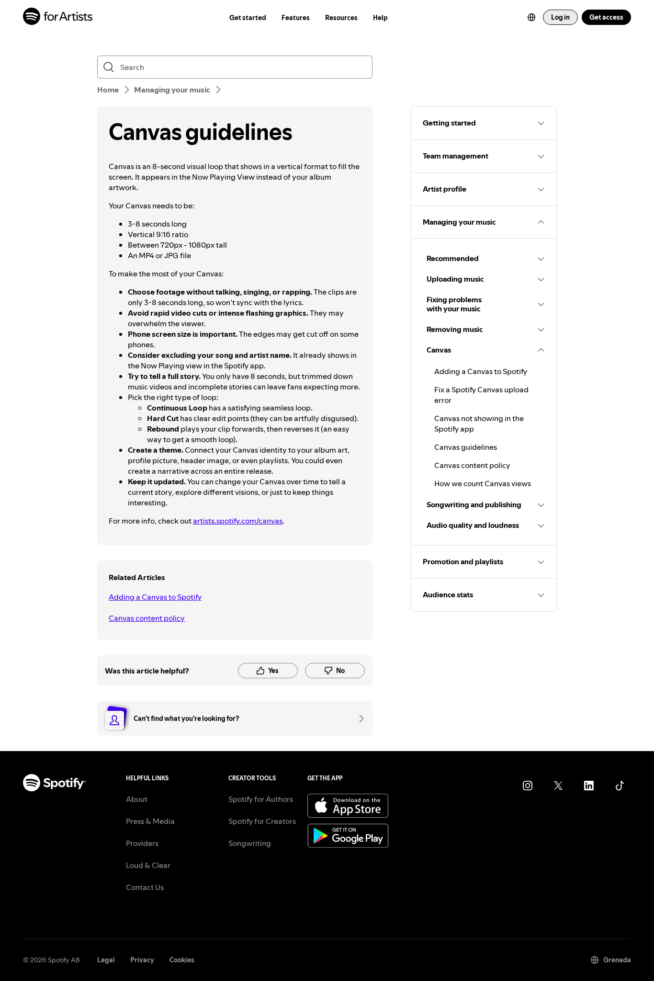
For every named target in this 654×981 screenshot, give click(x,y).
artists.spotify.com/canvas (237, 520)
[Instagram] (527, 785)
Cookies (181, 960)
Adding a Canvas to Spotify (155, 597)
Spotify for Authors (260, 799)
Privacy (142, 960)
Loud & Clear (148, 865)
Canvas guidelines (465, 447)
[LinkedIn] (588, 785)
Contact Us (145, 887)
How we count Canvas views (482, 483)
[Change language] (531, 17)
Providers (142, 843)
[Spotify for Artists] (58, 17)
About (136, 799)
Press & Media (150, 821)
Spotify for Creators (262, 821)
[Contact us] (358, 718)
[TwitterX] (558, 785)
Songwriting (249, 843)
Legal (106, 960)
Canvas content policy (147, 618)
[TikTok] (619, 785)
